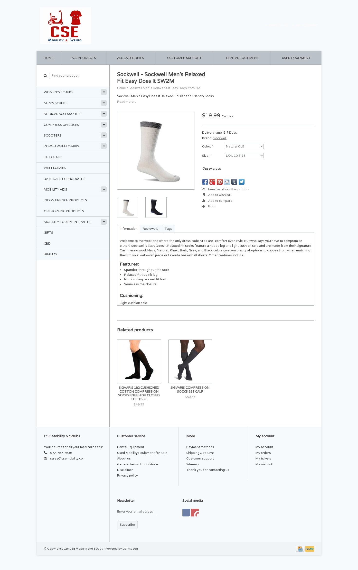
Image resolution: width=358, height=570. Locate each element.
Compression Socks (61, 125)
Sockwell (219, 138)
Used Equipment (296, 58)
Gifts (48, 232)
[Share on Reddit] (227, 182)
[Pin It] (220, 182)
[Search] (45, 75)
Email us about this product (228, 189)
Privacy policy (127, 475)
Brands (50, 254)
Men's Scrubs (55, 103)
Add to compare (219, 201)
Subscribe (127, 525)
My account (306, 25)
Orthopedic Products (64, 211)
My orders (263, 453)
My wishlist (263, 464)
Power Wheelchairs (61, 146)
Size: (206, 156)
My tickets (263, 458)
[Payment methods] (300, 548)
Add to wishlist (218, 195)
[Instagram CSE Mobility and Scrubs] (195, 512)
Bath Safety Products (64, 179)
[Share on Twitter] (242, 182)
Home (49, 58)
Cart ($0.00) (279, 25)
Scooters (53, 135)
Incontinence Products (65, 200)
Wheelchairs (55, 168)
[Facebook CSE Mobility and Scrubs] (186, 512)
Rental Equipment (242, 58)
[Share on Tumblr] (234, 182)
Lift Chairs (53, 157)
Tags (168, 229)
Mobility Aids (55, 189)
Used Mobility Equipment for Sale (142, 453)
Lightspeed (130, 548)
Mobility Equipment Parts (67, 222)
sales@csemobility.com (67, 458)
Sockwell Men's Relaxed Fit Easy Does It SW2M (164, 88)
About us (124, 458)
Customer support (184, 58)
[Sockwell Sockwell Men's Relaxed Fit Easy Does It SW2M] (156, 150)
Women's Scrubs (58, 92)
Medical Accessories (62, 114)
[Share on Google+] (212, 182)
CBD (47, 243)
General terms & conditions (138, 464)
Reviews (151, 229)
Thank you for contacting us (207, 470)
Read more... (126, 102)
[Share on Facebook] (205, 182)
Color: (207, 146)
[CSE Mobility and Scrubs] (108, 25)
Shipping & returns (200, 453)
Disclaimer (125, 470)
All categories (130, 58)
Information (129, 229)
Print (211, 206)
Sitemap (192, 464)
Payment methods (200, 447)
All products (84, 58)
